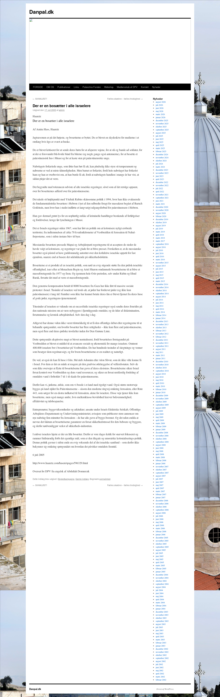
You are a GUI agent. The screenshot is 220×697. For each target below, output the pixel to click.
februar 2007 (161, 494)
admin (62, 109)
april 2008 (160, 454)
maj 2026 (159, 111)
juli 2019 (159, 228)
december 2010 (162, 361)
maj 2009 (159, 417)
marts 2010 (160, 386)
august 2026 (161, 101)
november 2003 (162, 614)
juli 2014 (159, 299)
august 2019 (161, 225)
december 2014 (162, 284)
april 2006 (160, 525)
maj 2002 (159, 670)
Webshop (108, 87)
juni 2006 (159, 519)
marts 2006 (160, 528)
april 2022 (160, 191)
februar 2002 (161, 679)
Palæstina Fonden (91, 87)
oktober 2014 (161, 290)
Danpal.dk (41, 11)
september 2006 (162, 509)
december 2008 (162, 432)
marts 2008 (160, 457)
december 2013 (162, 321)
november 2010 (162, 364)
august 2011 (161, 349)
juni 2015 (159, 271)
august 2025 (161, 132)
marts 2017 (160, 240)
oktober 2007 (161, 469)
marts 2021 (160, 203)
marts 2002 (160, 676)
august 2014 (161, 296)
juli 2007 (159, 478)
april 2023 (160, 179)
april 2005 (160, 562)
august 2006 (161, 512)
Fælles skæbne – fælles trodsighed (125, 98)
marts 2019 (160, 231)
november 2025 (162, 123)
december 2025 (162, 120)
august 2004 (161, 587)
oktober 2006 (161, 506)
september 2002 (162, 658)
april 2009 (160, 420)
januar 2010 (160, 392)
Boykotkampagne (66, 478)
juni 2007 (159, 482)
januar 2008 (160, 463)
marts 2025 (160, 148)
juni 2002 (159, 667)
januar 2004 (160, 608)
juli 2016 (159, 250)
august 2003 (161, 624)
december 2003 (162, 611)
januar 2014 (160, 318)
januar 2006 (160, 534)
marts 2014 (160, 312)
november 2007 (162, 466)
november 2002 (162, 651)
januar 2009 (160, 429)
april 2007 (160, 488)
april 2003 (160, 636)
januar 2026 (160, 117)
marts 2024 (160, 166)
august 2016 (161, 247)
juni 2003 (159, 630)
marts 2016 (160, 259)
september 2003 (162, 621)
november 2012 (162, 333)
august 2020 (161, 213)
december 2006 (162, 500)
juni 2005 (159, 556)
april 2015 (160, 278)
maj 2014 (159, 305)
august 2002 (161, 661)
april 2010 (160, 383)
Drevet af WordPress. (165, 689)
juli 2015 (159, 268)
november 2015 (162, 262)
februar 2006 (161, 531)
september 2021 (162, 197)
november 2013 (162, 324)
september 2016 (162, 244)
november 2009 (162, 398)
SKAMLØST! (40, 98)
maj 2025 (159, 142)
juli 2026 (159, 105)
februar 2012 (161, 336)
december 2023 (162, 169)
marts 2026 (160, 114)
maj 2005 (159, 559)
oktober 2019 (161, 222)
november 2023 (162, 173)
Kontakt (145, 87)
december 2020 (162, 206)
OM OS (50, 87)
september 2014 (162, 293)
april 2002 (160, 673)
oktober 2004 (161, 580)
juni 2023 (159, 176)
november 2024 (162, 157)
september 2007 (162, 472)
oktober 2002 (161, 655)
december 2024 (162, 154)
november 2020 (162, 210)
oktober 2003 (161, 617)
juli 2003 (159, 627)
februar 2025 (161, 151)
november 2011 (162, 342)
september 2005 (162, 546)
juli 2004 (159, 590)
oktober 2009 (161, 401)
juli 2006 (159, 516)
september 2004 (162, 583)
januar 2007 (160, 497)
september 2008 (162, 441)
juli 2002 (159, 664)
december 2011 (162, 339)
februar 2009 (161, 426)
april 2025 (160, 145)
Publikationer (63, 87)
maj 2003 (159, 633)
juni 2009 (159, 414)
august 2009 (161, 407)
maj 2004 (159, 596)
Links (76, 87)
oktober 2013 (161, 327)
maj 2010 (159, 380)
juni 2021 (159, 200)
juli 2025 (159, 135)
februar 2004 (161, 605)
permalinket (104, 478)
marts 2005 (160, 565)
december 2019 (162, 219)
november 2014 (162, 287)
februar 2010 (161, 389)
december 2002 (162, 648)
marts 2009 (160, 423)
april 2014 (160, 308)
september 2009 (162, 404)
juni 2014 (159, 302)
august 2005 (161, 550)
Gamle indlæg (82, 478)
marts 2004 (160, 602)
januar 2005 (160, 571)
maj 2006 (159, 522)
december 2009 (162, 395)
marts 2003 (160, 639)
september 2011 (162, 346)
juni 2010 (159, 376)
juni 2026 (159, 108)
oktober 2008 (161, 438)
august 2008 (161, 444)
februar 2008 (161, 460)
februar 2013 (161, 330)
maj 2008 (159, 451)
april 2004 (160, 599)
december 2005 (162, 537)
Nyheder (156, 87)
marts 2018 (160, 237)
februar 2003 (161, 642)
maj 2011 (159, 352)
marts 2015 (160, 281)
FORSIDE (38, 87)
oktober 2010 (161, 367)
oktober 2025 (161, 126)
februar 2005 (161, 568)
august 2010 (161, 373)
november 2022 (162, 185)
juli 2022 (159, 188)
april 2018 (160, 234)
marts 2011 (160, 355)
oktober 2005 (161, 543)
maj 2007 (159, 485)
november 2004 (162, 577)
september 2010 (162, 370)
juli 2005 (159, 553)
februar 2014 (161, 315)
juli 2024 (159, 163)
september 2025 (162, 129)
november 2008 (162, 435)
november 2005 (162, 540)
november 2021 (162, 194)
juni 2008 (159, 448)
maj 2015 (159, 274)
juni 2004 (159, 593)
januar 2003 (160, 645)
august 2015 (161, 265)
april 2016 (160, 256)
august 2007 (161, 475)
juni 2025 (159, 139)
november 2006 (162, 503)
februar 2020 (161, 216)
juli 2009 (159, 410)
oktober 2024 (161, 160)
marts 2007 (160, 491)
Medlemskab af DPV (127, 87)
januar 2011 (160, 358)
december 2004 (162, 574)
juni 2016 (159, 253)
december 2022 (162, 182)
